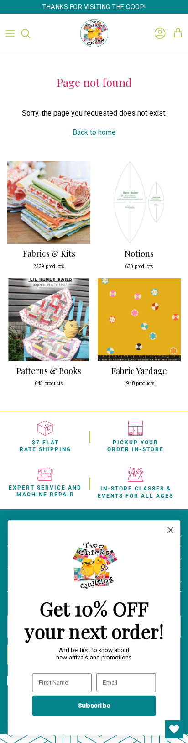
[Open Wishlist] (174, 729)
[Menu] (10, 33)
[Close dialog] (170, 530)
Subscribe (94, 705)
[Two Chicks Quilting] (94, 33)
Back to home (94, 132)
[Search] (30, 33)
